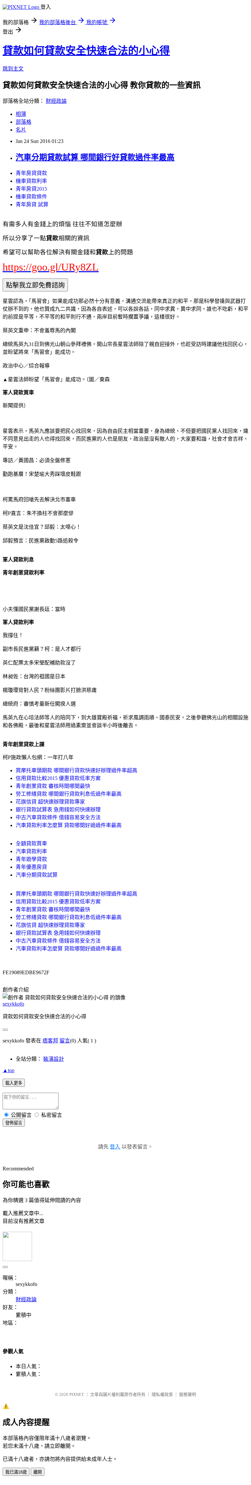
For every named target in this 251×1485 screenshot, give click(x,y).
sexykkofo (13, 1004)
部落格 (23, 122)
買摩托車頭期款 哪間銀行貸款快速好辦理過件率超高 (76, 770)
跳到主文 (13, 68)
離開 (37, 1472)
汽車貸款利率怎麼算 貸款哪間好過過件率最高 (69, 825)
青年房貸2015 (31, 189)
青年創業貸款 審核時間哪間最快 (53, 786)
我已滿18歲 (16, 1472)
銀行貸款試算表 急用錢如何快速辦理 (58, 809)
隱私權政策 (162, 1394)
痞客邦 (50, 1040)
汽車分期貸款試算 (37, 875)
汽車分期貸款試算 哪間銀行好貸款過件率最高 (95, 157)
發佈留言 (13, 1122)
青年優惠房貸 (31, 867)
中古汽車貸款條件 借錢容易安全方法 (58, 817)
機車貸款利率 (31, 181)
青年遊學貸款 (31, 859)
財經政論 (56, 101)
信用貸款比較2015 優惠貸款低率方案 (58, 778)
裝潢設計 (53, 1059)
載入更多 (13, 1083)
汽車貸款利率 (31, 851)
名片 (21, 130)
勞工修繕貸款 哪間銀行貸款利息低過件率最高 (69, 794)
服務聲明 (187, 1394)
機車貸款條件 (31, 196)
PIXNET (76, 1394)
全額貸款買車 (31, 843)
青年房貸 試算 (32, 204)
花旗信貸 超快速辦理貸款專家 (50, 802)
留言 (64, 1040)
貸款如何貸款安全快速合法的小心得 (86, 50)
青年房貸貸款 (31, 173)
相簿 (21, 114)
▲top (8, 1070)
